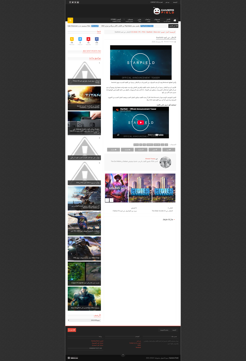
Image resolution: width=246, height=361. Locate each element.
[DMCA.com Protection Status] (73, 358)
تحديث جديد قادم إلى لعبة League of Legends (85, 283)
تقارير (139, 19)
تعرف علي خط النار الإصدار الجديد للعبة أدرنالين (85, 157)
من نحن (167, 2)
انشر (154, 149)
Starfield (149, 32)
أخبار (167, 32)
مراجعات (147, 19)
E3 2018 (134, 32)
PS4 (143, 32)
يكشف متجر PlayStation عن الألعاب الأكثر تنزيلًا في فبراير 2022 (129, 26)
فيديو (163, 32)
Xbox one (156, 32)
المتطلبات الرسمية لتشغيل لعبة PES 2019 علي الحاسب (85, 232)
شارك (140, 149)
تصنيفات (129, 19)
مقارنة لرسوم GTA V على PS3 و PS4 (87, 182)
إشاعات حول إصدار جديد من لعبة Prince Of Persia (86, 81)
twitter (139, 345)
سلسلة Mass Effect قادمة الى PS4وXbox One (85, 308)
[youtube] (78, 2)
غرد (167, 149)
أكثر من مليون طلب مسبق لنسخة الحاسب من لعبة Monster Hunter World (85, 207)
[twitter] (72, 2)
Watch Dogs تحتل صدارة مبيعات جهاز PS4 (86, 258)
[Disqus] (140, 245)
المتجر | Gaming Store (97, 341)
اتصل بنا (71, 330)
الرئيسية (175, 2)
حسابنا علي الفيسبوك (97, 343)
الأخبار (167, 19)
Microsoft (103, 26)
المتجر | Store (116, 19)
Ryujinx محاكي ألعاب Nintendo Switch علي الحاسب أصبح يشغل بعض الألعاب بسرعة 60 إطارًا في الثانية (84, 130)
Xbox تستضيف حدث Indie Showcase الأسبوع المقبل (83, 26)
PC (140, 32)
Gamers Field (173, 358)
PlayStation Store (155, 26)
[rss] (75, 2)
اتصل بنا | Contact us (157, 2)
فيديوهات (157, 19)
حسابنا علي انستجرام (97, 345)
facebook (138, 347)
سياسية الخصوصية (164, 330)
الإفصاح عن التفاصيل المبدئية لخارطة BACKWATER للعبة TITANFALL (88, 106)
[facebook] (70, 2)
